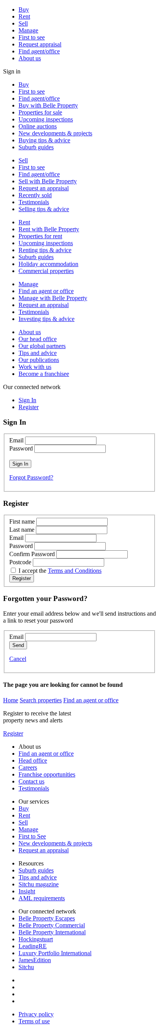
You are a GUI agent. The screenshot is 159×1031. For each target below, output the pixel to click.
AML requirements (42, 898)
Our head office (38, 339)
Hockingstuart (36, 939)
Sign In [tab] (27, 400)
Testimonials (34, 202)
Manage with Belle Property (53, 298)
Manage (28, 30)
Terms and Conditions (74, 570)
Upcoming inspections (46, 119)
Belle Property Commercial (52, 925)
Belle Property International (52, 932)
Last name (21, 529)
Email (16, 440)
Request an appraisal (44, 188)
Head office (33, 760)
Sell (23, 23)
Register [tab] (29, 407)
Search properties (41, 700)
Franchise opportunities (47, 774)
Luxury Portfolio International (55, 953)
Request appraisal (40, 44)
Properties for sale (40, 112)
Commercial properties (46, 271)
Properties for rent (40, 236)
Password (21, 448)
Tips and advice (38, 353)
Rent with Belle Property (49, 229)
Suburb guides (36, 147)
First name (22, 521)
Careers (28, 767)
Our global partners (42, 346)
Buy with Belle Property (48, 105)
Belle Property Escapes (47, 918)
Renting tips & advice (45, 250)
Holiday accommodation (48, 264)
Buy (24, 9)
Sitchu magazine (39, 884)
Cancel (17, 658)
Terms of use (34, 1021)
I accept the (60, 570)
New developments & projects (55, 133)
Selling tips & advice (44, 209)
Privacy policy (36, 1014)
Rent (24, 16)
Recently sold (35, 195)
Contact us (31, 781)
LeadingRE (33, 946)
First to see (32, 37)
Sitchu (26, 967)
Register (13, 733)
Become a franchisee (44, 373)
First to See (32, 836)
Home (10, 700)
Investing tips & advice (46, 319)
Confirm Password (32, 554)
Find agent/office (39, 51)
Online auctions (38, 126)
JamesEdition (35, 960)
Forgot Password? (31, 477)
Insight (27, 891)
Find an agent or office (46, 291)
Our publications (39, 360)
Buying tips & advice (44, 140)
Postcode (20, 562)
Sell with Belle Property (48, 181)
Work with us (35, 367)
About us (30, 58)
